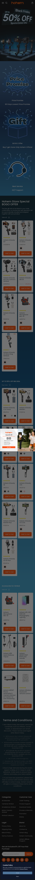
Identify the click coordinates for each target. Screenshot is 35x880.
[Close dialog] (34, 430)
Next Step (9, 447)
